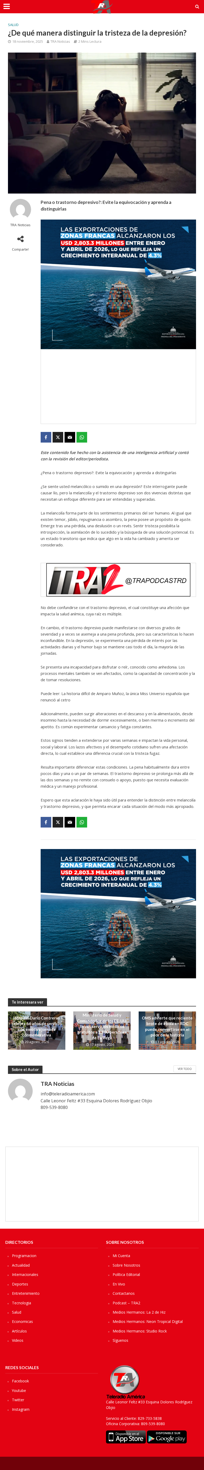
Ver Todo (185, 1069)
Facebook (20, 1380)
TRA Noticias (60, 41)
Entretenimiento (26, 1293)
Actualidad (21, 1265)
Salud (13, 24)
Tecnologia (21, 1302)
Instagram (20, 1409)
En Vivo (119, 1284)
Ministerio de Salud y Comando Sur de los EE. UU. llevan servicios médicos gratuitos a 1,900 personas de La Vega (102, 1026)
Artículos (19, 1331)
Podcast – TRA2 (126, 1302)
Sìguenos (120, 1340)
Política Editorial (126, 1274)
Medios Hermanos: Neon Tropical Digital (148, 1321)
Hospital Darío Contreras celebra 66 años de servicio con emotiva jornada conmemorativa (36, 1026)
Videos (17, 1340)
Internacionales (25, 1274)
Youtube (19, 1390)
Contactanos (124, 1293)
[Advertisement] (118, 386)
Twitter (18, 1399)
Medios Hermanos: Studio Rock (140, 1331)
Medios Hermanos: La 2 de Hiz (139, 1312)
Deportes (20, 1284)
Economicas (22, 1321)
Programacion (24, 1255)
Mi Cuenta (121, 1255)
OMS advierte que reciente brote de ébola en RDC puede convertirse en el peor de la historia (167, 1026)
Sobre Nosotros (126, 1265)
